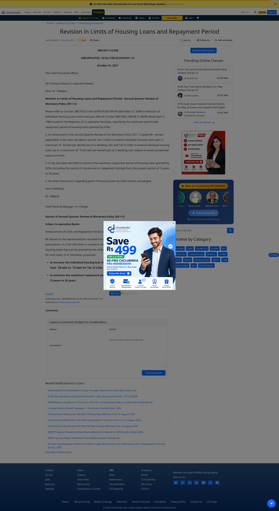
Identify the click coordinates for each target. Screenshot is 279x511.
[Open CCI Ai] (271, 503)
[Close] (173, 223)
